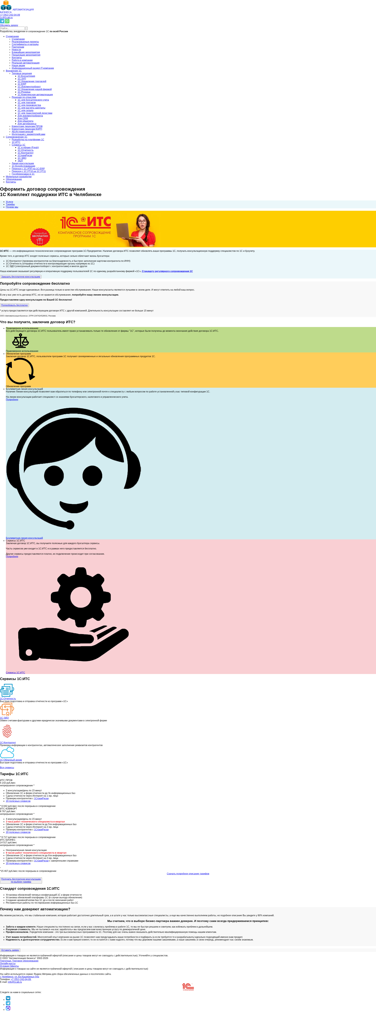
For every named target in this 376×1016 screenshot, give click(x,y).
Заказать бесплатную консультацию (20, 276)
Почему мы (12, 207)
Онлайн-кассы (8, 963)
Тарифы (10, 204)
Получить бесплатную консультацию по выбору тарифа (21, 880)
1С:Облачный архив (11, 760)
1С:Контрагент (8, 742)
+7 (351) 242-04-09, (21, 979)
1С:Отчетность (8, 698)
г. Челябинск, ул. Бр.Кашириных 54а (19, 976)
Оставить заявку (10, 950)
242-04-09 (10, 15)
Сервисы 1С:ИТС (15, 672)
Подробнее (12, 399)
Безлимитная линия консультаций (24, 538)
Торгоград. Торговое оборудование (19, 961)
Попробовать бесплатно (14, 305)
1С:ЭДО (4, 718)
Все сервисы (7, 767)
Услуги (9, 201)
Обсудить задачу (9, 25)
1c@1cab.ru (6, 17)
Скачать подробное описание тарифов (188, 873)
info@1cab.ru (15, 982)
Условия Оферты (9, 966)
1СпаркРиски (41, 798)
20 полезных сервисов (18, 801)
